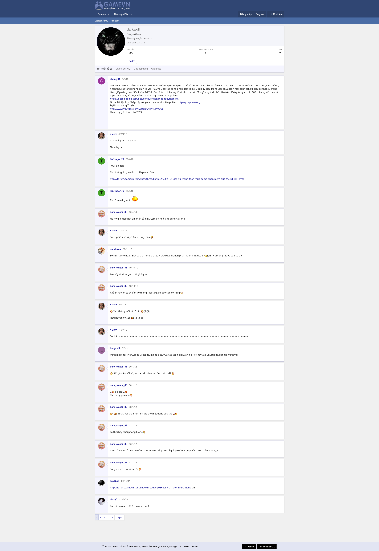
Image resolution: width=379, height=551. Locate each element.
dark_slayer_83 (118, 212)
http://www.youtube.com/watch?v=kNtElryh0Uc (136, 108)
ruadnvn (114, 481)
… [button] (108, 517)
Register (114, 20)
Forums (102, 14)
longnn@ (115, 348)
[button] (108, 14)
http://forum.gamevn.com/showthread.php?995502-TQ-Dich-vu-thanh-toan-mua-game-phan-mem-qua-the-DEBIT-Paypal (177, 179)
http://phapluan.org (189, 102)
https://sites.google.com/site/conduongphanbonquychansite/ (144, 98)
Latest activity (101, 20)
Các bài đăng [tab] (141, 68)
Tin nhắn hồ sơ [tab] (104, 68)
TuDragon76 (117, 159)
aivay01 (114, 499)
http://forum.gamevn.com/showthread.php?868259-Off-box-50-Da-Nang (150, 487)
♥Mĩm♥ (114, 134)
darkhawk (115, 249)
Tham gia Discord (123, 14)
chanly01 (115, 79)
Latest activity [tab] (123, 68)
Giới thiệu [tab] (156, 68)
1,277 (130, 52)
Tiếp (118, 517)
